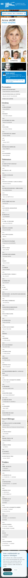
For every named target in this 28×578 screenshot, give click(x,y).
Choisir (15, 569)
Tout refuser (7, 569)
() (19, 74)
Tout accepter (7, 573)
